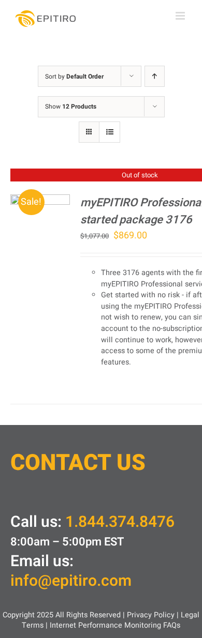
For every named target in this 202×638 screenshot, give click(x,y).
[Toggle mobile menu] (181, 15)
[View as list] (109, 132)
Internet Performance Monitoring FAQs (115, 625)
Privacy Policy (151, 615)
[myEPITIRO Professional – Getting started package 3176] (40, 201)
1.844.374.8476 (120, 522)
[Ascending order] (155, 76)
